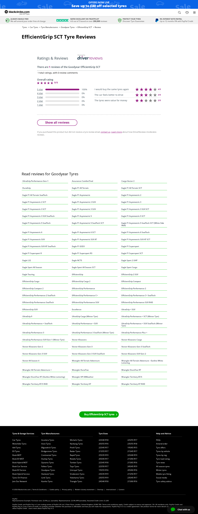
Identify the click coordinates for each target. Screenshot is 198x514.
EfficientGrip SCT (84, 27)
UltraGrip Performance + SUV (85, 323)
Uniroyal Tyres (76, 470)
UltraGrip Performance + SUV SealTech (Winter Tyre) (142, 324)
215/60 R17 (132, 459)
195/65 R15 (132, 447)
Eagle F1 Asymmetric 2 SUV (84, 202)
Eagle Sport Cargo (129, 267)
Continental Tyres (48, 455)
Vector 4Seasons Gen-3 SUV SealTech (88, 353)
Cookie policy (54, 489)
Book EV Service (19, 470)
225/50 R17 (103, 466)
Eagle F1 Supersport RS (82, 253)
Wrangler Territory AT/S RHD (35, 384)
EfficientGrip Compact (131, 281)
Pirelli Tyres (75, 447)
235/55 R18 (132, 443)
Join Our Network (19, 481)
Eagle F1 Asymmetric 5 (82, 216)
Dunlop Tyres (47, 459)
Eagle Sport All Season (32, 267)
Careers (121, 489)
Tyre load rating (163, 459)
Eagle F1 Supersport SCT (132, 253)
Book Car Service (19, 466)
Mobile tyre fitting (163, 474)
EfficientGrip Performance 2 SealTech (38, 295)
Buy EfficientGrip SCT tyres (99, 414)
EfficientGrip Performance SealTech (38, 302)
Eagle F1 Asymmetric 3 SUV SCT (135, 209)
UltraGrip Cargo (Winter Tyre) (85, 316)
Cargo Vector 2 (127, 181)
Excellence (76, 309)
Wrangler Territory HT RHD (133, 384)
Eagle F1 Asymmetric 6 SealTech (135, 232)
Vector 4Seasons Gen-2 (32, 346)
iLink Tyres (45, 477)
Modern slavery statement (85, 489)
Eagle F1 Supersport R (32, 253)
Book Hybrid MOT (20, 462)
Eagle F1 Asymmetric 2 (131, 195)
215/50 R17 (132, 474)
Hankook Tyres (47, 474)
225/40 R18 (103, 440)
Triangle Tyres (76, 481)
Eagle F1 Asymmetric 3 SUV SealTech (38, 216)
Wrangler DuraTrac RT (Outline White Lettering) (43, 377)
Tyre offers (161, 447)
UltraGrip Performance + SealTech (37, 323)
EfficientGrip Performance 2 (133, 288)
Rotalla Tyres (75, 459)
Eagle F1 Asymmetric (81, 195)
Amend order (162, 443)
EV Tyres (16, 451)
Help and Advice (163, 433)
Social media (161, 477)
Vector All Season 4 (30, 360)
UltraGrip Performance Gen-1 (35, 181)
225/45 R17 (103, 447)
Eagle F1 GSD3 (78, 246)
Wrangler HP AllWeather (82, 377)
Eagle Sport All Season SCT (83, 267)
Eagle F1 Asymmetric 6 (32, 232)
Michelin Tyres (76, 440)
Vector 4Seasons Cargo (131, 339)
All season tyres (163, 466)
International (111, 489)
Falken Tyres (46, 466)
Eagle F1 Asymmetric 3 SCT (34, 209)
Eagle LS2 (26, 260)
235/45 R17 (132, 477)
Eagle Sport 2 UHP (129, 260)
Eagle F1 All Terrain (80, 188)
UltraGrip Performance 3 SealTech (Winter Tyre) (93, 332)
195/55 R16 (103, 470)
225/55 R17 (132, 440)
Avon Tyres (46, 443)
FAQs (158, 440)
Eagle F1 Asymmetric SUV (33, 239)
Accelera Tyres (47, 440)
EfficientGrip (77, 274)
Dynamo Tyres (47, 462)
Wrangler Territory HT (81, 384)
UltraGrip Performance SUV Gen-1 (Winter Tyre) (43, 339)
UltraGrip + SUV (128, 309)
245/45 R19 (132, 466)
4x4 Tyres (16, 447)
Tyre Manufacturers (49, 27)
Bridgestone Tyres (49, 451)
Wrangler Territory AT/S (131, 377)
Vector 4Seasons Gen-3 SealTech (135, 346)
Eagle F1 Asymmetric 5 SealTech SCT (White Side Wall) (142, 224)
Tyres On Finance (19, 477)
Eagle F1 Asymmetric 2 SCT (34, 202)
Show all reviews (57, 122)
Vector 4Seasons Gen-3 (82, 346)
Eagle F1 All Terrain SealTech (34, 195)
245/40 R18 (103, 481)
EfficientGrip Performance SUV (85, 302)
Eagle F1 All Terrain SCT (131, 188)
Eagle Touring (28, 274)
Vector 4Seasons (79, 339)
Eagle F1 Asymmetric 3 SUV (84, 209)
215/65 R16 (132, 462)
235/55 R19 (103, 477)
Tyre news (160, 462)
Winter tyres (161, 470)
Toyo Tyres (74, 466)
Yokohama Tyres (77, 477)
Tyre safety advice (164, 481)
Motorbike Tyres (19, 443)
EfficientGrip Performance (83, 288)
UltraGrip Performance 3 (33, 332)
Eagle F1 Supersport (130, 246)
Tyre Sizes (103, 433)
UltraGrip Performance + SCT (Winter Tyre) (140, 316)
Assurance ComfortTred (82, 181)
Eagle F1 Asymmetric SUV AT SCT (135, 239)
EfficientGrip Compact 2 (32, 288)
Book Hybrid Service (21, 474)
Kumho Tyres (47, 481)
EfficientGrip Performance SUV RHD (137, 302)
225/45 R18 (103, 462)
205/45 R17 (103, 459)
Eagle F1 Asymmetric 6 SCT (84, 232)
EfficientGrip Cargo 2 (81, 281)
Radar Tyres (75, 451)
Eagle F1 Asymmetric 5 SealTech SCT (88, 223)
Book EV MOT (18, 459)
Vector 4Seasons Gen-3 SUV (34, 353)
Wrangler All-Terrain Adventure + (37, 370)
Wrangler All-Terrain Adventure (86, 360)
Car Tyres (34, 27)
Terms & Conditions (39, 489)
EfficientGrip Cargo (30, 281)
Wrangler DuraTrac (80, 370)
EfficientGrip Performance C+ (85, 295)
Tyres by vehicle (163, 451)
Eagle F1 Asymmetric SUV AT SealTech (39, 246)
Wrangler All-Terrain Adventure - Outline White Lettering (142, 361)
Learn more (116, 132)
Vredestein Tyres (77, 474)
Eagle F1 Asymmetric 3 (131, 202)
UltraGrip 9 (27, 316)
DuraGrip (26, 188)
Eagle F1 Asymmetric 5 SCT (133, 216)
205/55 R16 (103, 443)
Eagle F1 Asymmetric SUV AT (84, 239)
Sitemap (100, 489)
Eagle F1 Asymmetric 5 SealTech (36, 223)
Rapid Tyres (75, 455)
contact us (105, 132)
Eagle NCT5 (77, 260)
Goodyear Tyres (68, 27)
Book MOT (16, 455)
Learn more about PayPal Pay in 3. (41, 508)
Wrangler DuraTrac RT (131, 370)
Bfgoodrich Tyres (48, 447)
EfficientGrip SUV (30, 309)
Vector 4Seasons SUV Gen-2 (133, 353)
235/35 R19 (103, 474)
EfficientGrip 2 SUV (129, 274)
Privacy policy (67, 489)
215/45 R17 (132, 451)
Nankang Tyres (76, 443)
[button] (179, 12)
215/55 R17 (103, 451)
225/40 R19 (132, 455)
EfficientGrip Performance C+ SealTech (138, 295)
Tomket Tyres (76, 462)
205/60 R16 (132, 470)
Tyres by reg (161, 455)
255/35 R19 (103, 455)
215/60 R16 (132, 481)
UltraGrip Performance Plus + (134, 332)
